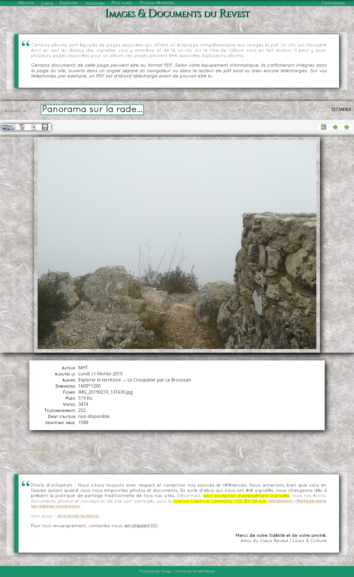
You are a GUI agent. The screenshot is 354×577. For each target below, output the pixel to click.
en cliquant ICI (141, 526)
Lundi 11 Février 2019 (100, 374)
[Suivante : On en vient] (347, 127)
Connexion (333, 3)
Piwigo (166, 571)
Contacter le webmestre (195, 571)
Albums (26, 3)
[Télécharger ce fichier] (45, 127)
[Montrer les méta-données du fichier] (33, 127)
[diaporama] (22, 127)
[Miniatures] (323, 127)
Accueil (12, 111)
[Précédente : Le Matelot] (335, 127)
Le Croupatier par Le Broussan (159, 380)
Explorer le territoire (99, 380)
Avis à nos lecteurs (78, 516)
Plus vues (121, 3)
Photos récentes (157, 3)
